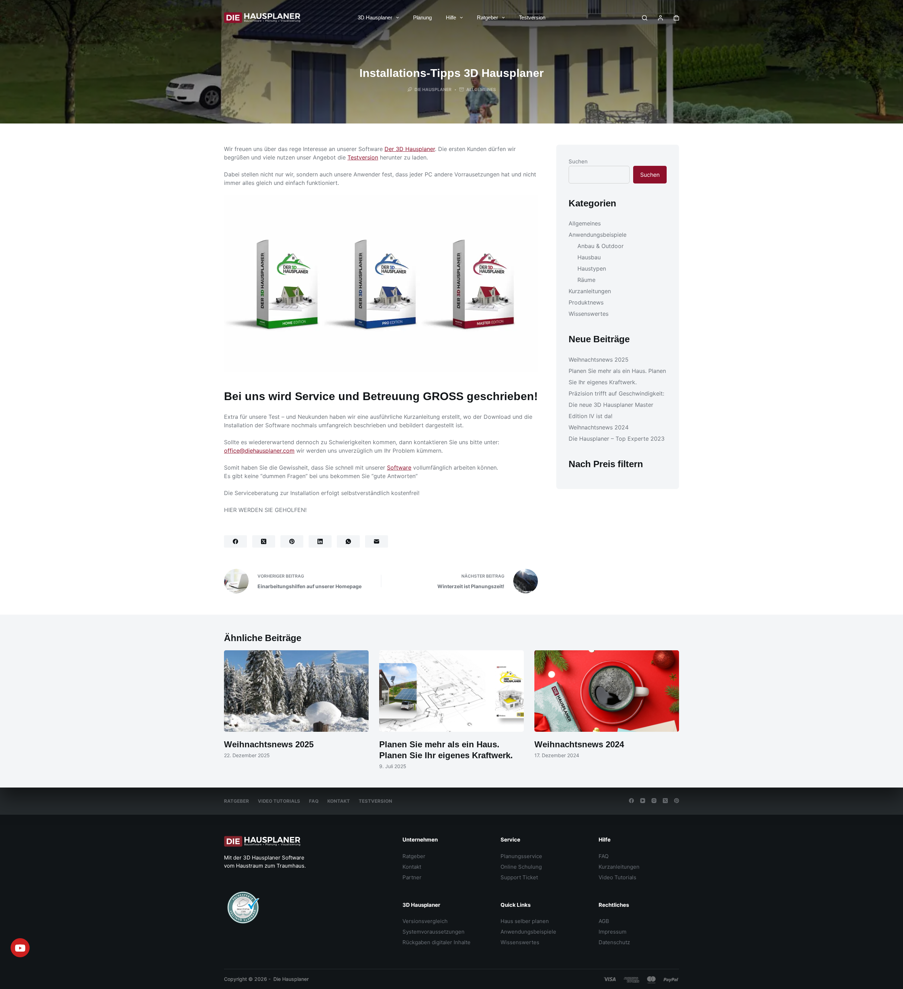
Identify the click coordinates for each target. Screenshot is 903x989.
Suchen (578, 161)
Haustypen (591, 268)
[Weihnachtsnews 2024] (606, 691)
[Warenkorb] (676, 17)
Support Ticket (519, 877)
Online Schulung (521, 866)
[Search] (644, 17)
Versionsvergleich (425, 921)
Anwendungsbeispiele (597, 235)
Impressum (612, 931)
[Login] (660, 17)
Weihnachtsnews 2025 (599, 359)
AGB (604, 921)
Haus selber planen (525, 921)
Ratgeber (487, 17)
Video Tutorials (279, 801)
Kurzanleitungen (590, 291)
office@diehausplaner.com (259, 450)
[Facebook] (235, 541)
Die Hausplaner (291, 979)
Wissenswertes (588, 314)
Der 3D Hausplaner (409, 148)
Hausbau (589, 257)
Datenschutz (614, 942)
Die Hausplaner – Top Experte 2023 (617, 438)
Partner (412, 877)
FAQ (314, 801)
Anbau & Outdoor (600, 246)
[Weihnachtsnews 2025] (296, 691)
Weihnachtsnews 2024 (599, 427)
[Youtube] (20, 947)
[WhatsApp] (348, 541)
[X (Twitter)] (263, 541)
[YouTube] (642, 800)
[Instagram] (654, 800)
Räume (586, 280)
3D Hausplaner (375, 17)
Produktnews (586, 302)
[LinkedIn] (320, 541)
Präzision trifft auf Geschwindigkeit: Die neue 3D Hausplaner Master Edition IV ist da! (616, 405)
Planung (422, 17)
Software (399, 467)
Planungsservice (521, 856)
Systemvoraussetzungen (433, 931)
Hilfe (451, 17)
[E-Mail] (376, 541)
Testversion (532, 17)
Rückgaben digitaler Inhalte (436, 942)
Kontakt (338, 801)
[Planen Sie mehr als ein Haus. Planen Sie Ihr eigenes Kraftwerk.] (451, 691)
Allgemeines (481, 89)
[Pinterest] (291, 541)
